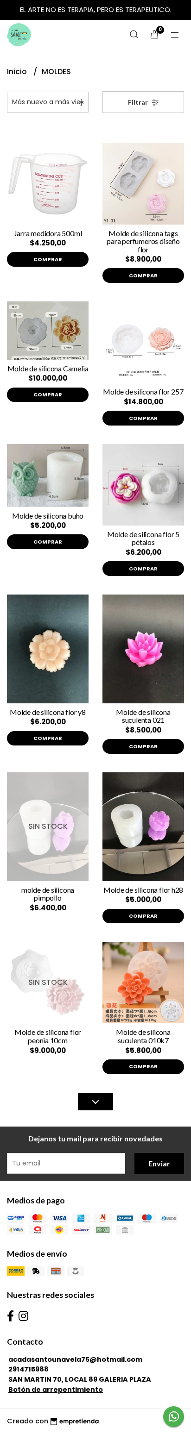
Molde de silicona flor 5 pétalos (143, 538)
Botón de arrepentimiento (55, 1389)
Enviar (159, 1163)
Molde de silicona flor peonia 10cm (47, 1036)
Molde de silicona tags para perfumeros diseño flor (143, 241)
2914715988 (28, 1369)
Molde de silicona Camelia (48, 368)
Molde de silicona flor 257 (143, 391)
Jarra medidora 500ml (48, 233)
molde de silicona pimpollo (47, 893)
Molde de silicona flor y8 (48, 712)
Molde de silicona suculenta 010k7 (143, 1036)
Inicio (18, 71)
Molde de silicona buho (47, 515)
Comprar (47, 259)
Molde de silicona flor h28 (143, 889)
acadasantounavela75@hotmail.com (75, 1359)
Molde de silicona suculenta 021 (143, 716)
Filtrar (138, 102)
